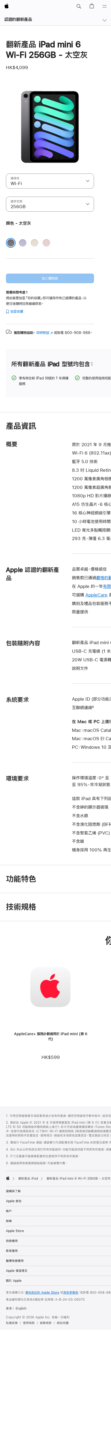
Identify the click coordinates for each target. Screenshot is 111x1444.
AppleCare (96, 594)
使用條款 (29, 1323)
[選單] (104, 6)
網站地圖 (63, 1323)
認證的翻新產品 (18, 19)
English (21, 1308)
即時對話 (44, 333)
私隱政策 (12, 1323)
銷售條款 (46, 1323)
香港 (9, 1308)
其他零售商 (70, 1292)
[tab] (34, 158)
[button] (78, 6)
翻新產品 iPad (28, 1178)
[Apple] (8, 1178)
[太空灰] (11, 243)
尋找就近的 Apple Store (42, 1292)
